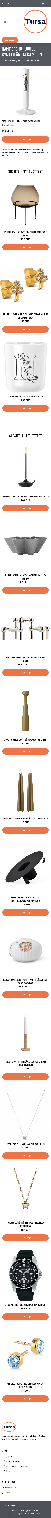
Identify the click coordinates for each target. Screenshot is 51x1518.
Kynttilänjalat (34, 121)
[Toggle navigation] (5, 21)
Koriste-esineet (20, 121)
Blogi (8, 1471)
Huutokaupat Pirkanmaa (17, 1466)
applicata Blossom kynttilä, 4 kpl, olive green (25, 818)
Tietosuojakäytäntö (20, 1513)
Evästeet (35, 1510)
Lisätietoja (25, 139)
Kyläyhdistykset (13, 1461)
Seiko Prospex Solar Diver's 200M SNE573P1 (25, 1304)
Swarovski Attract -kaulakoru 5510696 (26, 1143)
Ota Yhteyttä (24, 1510)
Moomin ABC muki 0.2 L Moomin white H (25, 396)
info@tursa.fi (44, 3)
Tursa (9, 1456)
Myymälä (9, 40)
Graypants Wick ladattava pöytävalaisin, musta (25, 496)
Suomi (7, 3)
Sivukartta (35, 1513)
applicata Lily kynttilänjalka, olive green (25, 739)
